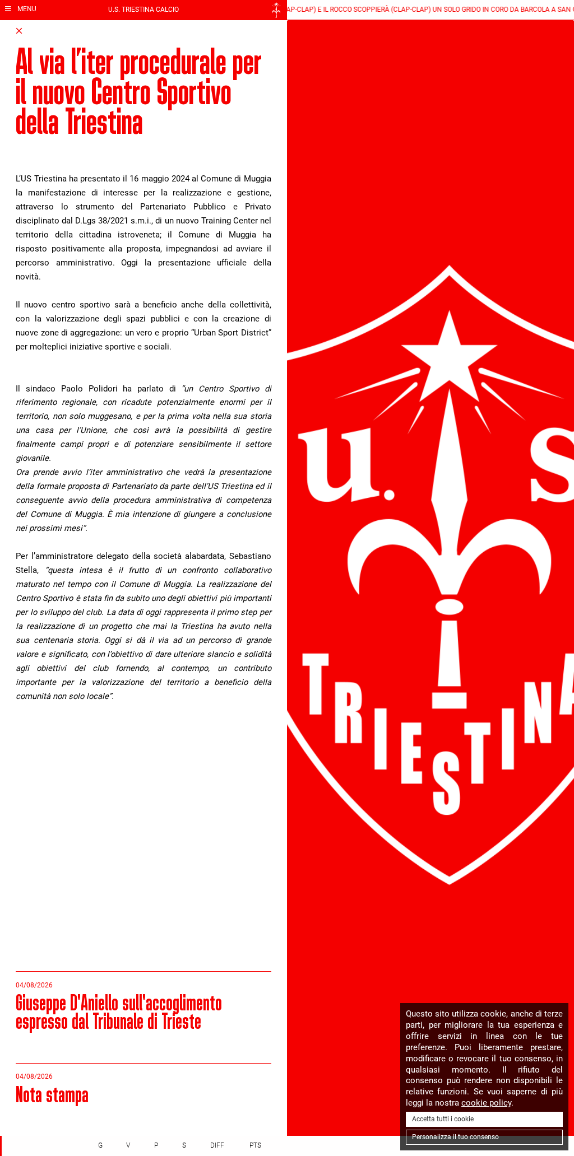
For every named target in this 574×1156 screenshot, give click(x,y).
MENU (26, 9)
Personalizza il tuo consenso (455, 1137)
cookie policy (486, 1103)
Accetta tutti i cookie (443, 1119)
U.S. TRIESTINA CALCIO (143, 9)
